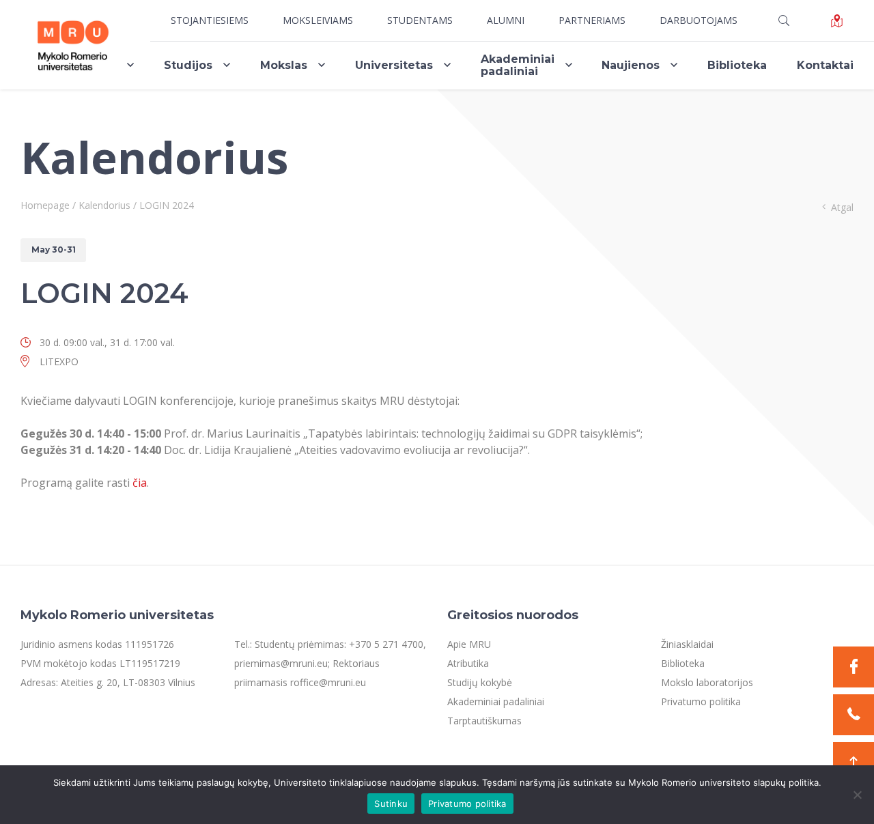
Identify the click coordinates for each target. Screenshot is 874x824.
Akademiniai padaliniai (517, 65)
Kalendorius (104, 205)
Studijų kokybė (479, 682)
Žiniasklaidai (687, 644)
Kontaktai (825, 65)
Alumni (505, 20)
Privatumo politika (701, 701)
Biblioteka (737, 65)
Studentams (420, 20)
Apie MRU (469, 644)
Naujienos (631, 65)
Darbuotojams (698, 20)
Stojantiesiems (210, 20)
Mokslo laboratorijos (707, 682)
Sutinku (391, 803)
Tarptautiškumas (484, 720)
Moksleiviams (318, 20)
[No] (857, 794)
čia (139, 482)
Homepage (45, 205)
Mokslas (283, 65)
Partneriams (592, 20)
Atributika (468, 663)
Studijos (188, 65)
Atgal (842, 207)
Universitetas (394, 65)
